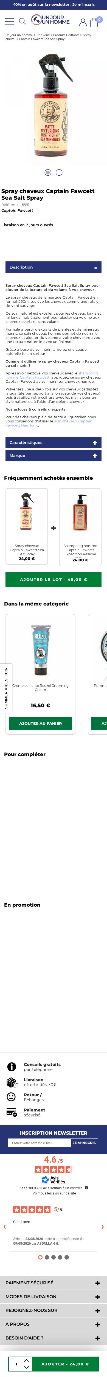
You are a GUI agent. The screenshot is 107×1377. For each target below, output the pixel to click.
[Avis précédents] (4, 1226)
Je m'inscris (84, 1143)
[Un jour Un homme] (51, 20)
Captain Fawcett (17, 210)
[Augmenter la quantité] (26, 1361)
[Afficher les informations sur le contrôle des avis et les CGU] (86, 1187)
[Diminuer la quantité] (26, 1367)
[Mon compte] (83, 22)
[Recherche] (22, 21)
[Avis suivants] (102, 1226)
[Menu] (9, 21)
